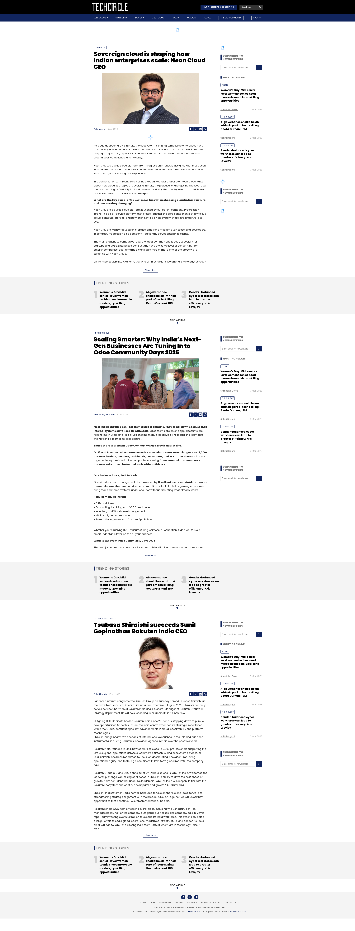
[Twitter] (195, 129)
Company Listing (232, 902)
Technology (99, 17)
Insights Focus (102, 333)
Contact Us (178, 902)
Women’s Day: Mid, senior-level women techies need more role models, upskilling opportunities (239, 95)
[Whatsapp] (205, 129)
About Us (143, 902)
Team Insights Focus (104, 414)
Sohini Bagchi (227, 137)
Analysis (191, 17)
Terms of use (205, 902)
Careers (153, 902)
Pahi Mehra (99, 129)
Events (257, 17)
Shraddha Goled (229, 109)
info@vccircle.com (238, 911)
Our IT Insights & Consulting (218, 7)
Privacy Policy (191, 902)
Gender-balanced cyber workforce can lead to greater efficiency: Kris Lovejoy (237, 156)
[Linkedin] (200, 129)
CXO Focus (158, 17)
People (207, 17)
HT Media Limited (195, 911)
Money (139, 17)
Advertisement (165, 902)
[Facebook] (191, 129)
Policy (175, 17)
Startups (121, 17)
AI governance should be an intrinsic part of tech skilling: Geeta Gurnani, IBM (239, 125)
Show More (150, 270)
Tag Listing (217, 902)
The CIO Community (231, 17)
